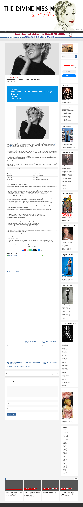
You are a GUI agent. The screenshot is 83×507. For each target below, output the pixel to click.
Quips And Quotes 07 (66, 312)
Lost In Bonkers (65, 245)
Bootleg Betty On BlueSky (66, 113)
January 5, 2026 (9, 81)
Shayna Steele (64, 379)
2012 (64, 460)
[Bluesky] (39, 249)
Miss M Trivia (64, 182)
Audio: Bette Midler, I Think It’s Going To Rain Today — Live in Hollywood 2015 (13, 494)
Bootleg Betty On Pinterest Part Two (68, 119)
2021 (64, 448)
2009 (64, 465)
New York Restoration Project (67, 279)
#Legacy (22, 366)
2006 (64, 469)
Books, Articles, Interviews (66, 178)
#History (15, 366)
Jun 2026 (64, 433)
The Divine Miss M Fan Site (11, 489)
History (14, 77)
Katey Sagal (64, 362)
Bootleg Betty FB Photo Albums (67, 112)
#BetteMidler (11, 366)
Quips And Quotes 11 (66, 318)
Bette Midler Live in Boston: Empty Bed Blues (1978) (49, 493)
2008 (64, 466)
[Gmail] (28, 249)
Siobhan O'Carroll (65, 381)
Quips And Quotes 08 (66, 314)
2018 (64, 452)
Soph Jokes (64, 188)
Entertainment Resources (66, 179)
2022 (64, 446)
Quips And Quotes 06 (66, 311)
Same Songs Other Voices (67, 220)
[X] (34, 249)
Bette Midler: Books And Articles (68, 167)
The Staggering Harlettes (66, 382)
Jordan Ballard (64, 359)
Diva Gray (63, 348)
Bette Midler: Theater (65, 177)
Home (7, 37)
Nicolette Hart (64, 372)
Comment (9, 385)
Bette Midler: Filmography (66, 170)
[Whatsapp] (30, 249)
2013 (64, 459)
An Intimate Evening (47, 488)
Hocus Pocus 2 (36, 488)
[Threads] (36, 249)
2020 (64, 449)
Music (34, 37)
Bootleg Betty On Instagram (67, 116)
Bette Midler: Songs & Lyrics (67, 172)
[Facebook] (23, 249)
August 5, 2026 (45, 495)
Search (76, 56)
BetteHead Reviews (65, 419)
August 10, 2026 (27, 496)
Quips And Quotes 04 (66, 308)
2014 (64, 457)
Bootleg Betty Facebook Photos (68, 110)
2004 (64, 472)
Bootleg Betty (14, 504)
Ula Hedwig (64, 385)
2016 (64, 455)
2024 (64, 443)
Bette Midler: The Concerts (67, 174)
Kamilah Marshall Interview (67, 243)
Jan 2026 (64, 440)
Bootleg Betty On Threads (66, 120)
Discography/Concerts (20, 37)
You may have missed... (12, 479)
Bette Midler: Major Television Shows (68, 171)
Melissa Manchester (65, 369)
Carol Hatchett (64, 344)
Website (8, 408)
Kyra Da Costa (64, 364)
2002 (64, 474)
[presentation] (75, 479)
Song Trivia (64, 185)
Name (8, 398)
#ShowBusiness (27, 366)
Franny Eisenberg (65, 349)
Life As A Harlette (65, 365)
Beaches (11, 488)
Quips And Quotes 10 (66, 317)
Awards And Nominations (28, 37)
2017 (64, 453)
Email (8, 403)
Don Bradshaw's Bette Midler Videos (68, 147)
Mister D (14, 81)
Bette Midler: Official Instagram (67, 100)
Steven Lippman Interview (66, 246)
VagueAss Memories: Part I (67, 248)
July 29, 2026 (63, 496)
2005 (64, 470)
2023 (64, 445)
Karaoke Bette (64, 219)
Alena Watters (64, 342)
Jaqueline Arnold (65, 354)
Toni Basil (63, 383)
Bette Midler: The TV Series (67, 143)
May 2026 (64, 435)
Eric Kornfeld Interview (66, 241)
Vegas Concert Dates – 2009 (67, 421)
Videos (38, 37)
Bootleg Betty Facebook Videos (67, 144)
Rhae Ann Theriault (65, 375)
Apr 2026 (64, 436)
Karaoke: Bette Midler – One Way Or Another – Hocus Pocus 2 (32, 494)
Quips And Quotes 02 (66, 305)
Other (18, 77)
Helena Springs (64, 352)
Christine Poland (65, 347)
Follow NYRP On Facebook (67, 276)
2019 (64, 450)
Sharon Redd (64, 378)
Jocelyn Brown (64, 358)
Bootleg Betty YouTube (66, 145)
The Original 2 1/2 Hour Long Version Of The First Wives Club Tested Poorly (18, 373)
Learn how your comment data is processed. (30, 416)
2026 (64, 429)
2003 (64, 473)
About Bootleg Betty (65, 109)
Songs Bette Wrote (65, 187)
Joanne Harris (64, 356)
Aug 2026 (64, 431)
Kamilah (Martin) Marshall (66, 361)
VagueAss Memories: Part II (67, 249)
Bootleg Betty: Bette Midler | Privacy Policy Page (27, 504)
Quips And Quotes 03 (66, 307)
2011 (64, 462)
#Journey (19, 366)
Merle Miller (64, 371)
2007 (64, 467)
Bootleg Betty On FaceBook (67, 114)
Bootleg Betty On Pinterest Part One (68, 117)
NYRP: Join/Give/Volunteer (67, 280)
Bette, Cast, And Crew (66, 418)
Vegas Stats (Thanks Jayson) (67, 422)
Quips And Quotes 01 (66, 304)
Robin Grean (64, 376)
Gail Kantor (64, 351)
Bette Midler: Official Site (66, 102)
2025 (64, 442)
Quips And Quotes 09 (66, 315)
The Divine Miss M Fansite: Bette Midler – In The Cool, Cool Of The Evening (69, 494)
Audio (8, 488)
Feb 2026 (64, 439)
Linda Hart (63, 366)
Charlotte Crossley (65, 345)
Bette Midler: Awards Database (67, 99)
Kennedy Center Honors (66, 181)
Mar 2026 (64, 438)
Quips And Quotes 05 (66, 310)
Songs (74, 488)
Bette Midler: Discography (66, 168)
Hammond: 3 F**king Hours (67, 242)
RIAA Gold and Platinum (66, 184)
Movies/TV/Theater (11, 37)
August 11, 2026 (9, 496)
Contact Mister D (58, 37)
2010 (64, 463)
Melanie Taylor (64, 368)
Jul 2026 (64, 432)
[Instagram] (32, 249)
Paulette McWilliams (65, 373)
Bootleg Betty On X (65, 121)
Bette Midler (9, 77)
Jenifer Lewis (64, 355)
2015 (64, 456)
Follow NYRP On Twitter (66, 278)
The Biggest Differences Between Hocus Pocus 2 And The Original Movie (45, 373)
